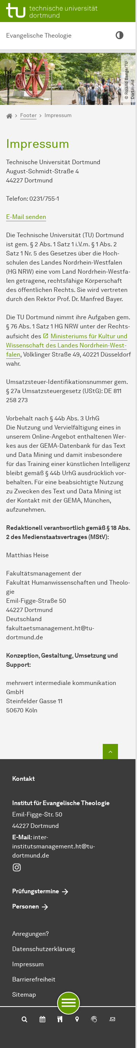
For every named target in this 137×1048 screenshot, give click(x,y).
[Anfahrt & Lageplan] (76, 1019)
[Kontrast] (119, 35)
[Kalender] (42, 1019)
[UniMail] (112, 1019)
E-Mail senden (26, 216)
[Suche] (24, 1019)
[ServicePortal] (94, 1019)
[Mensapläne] (59, 1019)
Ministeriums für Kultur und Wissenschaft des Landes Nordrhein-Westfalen (66, 345)
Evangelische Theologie (39, 35)
